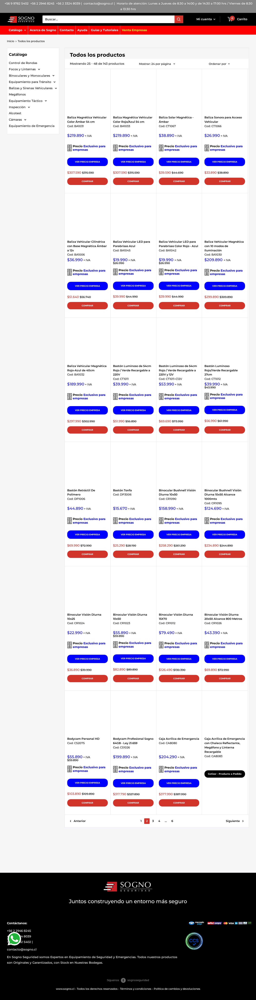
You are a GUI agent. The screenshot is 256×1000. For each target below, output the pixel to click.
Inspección (17, 107)
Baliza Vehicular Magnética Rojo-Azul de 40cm (87, 368)
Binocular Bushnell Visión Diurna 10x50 (177, 493)
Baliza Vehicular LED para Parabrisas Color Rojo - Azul (178, 244)
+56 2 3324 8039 (68, 3)
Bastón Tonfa (122, 492)
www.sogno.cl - (66, 988)
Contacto (67, 30)
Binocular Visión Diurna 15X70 (176, 617)
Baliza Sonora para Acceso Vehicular (223, 120)
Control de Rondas (23, 63)
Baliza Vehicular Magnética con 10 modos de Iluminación (224, 244)
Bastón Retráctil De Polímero (81, 493)
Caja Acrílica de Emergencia (179, 741)
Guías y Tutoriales (104, 30)
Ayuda (82, 30)
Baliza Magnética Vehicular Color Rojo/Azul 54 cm (132, 120)
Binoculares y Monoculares (30, 75)
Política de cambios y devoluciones (177, 988)
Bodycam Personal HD (83, 741)
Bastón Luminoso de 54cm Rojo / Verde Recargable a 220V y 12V (178, 368)
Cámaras (16, 119)
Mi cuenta (204, 19)
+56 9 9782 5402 (17, 3)
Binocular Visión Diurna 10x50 (130, 617)
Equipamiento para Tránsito (30, 82)
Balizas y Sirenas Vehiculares (31, 88)
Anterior (80, 821)
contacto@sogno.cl (99, 3)
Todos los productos (31, 41)
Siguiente (233, 821)
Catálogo (15, 30)
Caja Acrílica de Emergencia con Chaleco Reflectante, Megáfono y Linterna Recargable (224, 741)
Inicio (10, 41)
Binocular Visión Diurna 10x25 (84, 617)
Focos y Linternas (23, 69)
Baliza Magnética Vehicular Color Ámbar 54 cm (87, 120)
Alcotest (15, 113)
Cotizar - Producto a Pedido (225, 773)
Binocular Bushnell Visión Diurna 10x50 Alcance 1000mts (222, 493)
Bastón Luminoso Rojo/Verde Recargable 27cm (221, 368)
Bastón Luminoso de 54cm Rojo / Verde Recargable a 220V (132, 368)
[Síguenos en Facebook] (123, 980)
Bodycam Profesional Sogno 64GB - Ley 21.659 (133, 741)
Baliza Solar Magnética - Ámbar (176, 120)
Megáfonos (17, 94)
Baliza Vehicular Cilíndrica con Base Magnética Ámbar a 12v (87, 244)
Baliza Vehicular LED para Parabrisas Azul (131, 244)
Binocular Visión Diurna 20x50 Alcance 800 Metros (223, 617)
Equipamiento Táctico (26, 100)
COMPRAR (87, 181)
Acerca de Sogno (43, 30)
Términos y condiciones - (137, 988)
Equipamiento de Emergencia (32, 126)
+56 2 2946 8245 (42, 3)
